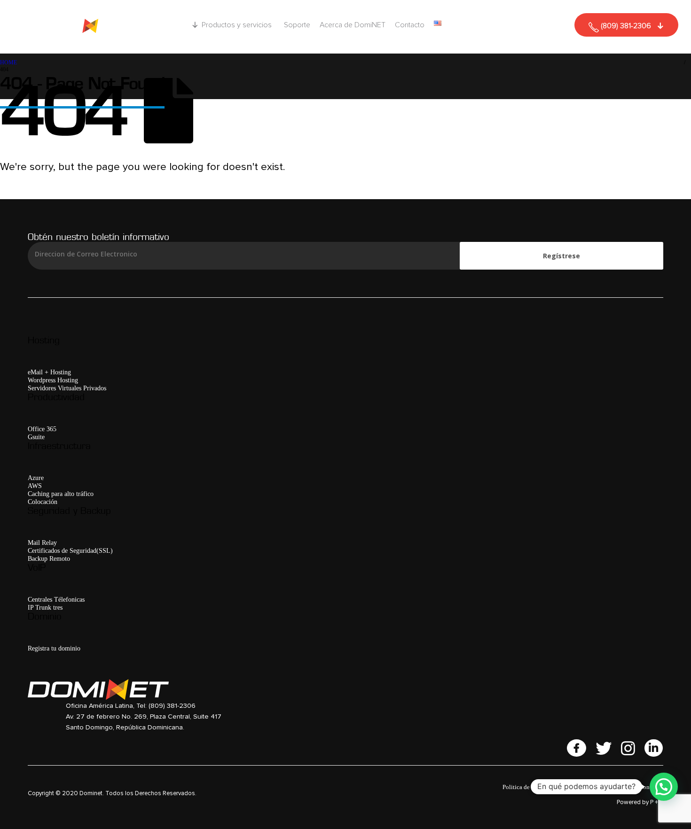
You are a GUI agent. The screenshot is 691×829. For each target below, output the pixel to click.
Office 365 (42, 429)
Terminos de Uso (585, 786)
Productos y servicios (237, 25)
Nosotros (622, 786)
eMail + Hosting (49, 372)
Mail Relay (42, 542)
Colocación (42, 501)
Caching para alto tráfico (61, 493)
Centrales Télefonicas (56, 599)
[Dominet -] (86, 27)
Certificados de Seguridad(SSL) (70, 550)
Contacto (409, 25)
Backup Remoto (49, 558)
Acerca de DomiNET (352, 25)
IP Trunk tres (45, 607)
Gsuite (36, 437)
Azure (36, 477)
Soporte (297, 25)
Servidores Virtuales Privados (67, 388)
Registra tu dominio (54, 648)
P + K (656, 802)
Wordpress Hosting (53, 380)
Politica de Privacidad (530, 786)
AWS (35, 485)
